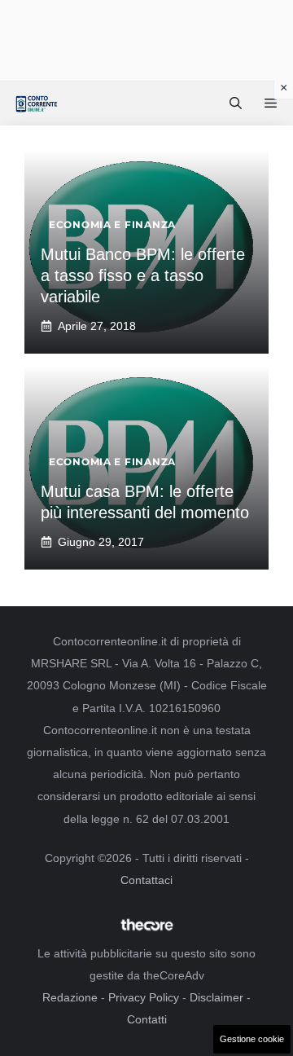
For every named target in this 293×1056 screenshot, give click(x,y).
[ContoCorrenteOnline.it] (36, 103)
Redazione (70, 997)
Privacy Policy (143, 997)
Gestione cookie (252, 1039)
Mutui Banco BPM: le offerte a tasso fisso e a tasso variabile (143, 275)
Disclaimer (216, 997)
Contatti (147, 1019)
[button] (235, 103)
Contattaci (146, 880)
